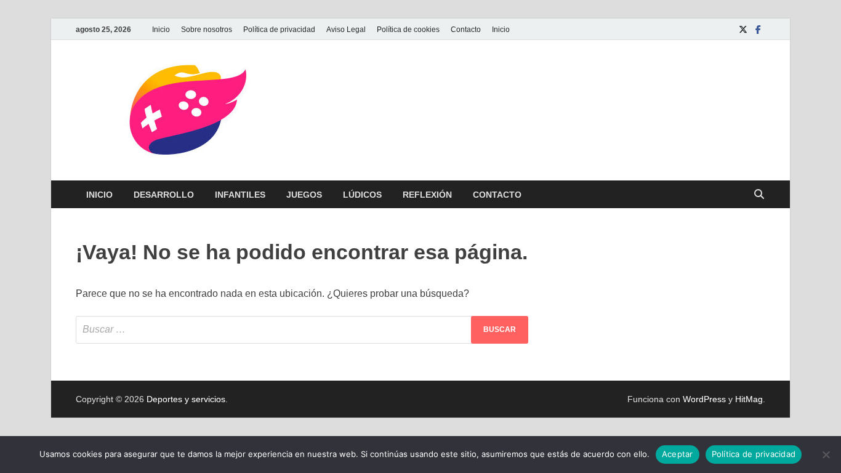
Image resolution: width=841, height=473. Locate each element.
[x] (743, 29)
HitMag (749, 399)
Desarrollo (164, 195)
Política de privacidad (279, 29)
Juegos (304, 195)
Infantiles (240, 195)
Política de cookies (408, 29)
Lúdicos (362, 195)
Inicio (161, 29)
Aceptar (677, 454)
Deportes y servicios (186, 399)
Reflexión (427, 195)
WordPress (704, 399)
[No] (825, 454)
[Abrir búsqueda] (759, 194)
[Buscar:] (302, 330)
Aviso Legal (346, 29)
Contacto (466, 29)
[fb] (757, 29)
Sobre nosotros (206, 29)
